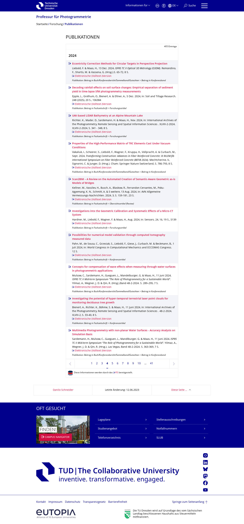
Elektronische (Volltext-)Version (93, 76)
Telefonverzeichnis (109, 438)
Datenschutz (72, 502)
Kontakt (41, 502)
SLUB (159, 438)
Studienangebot (107, 429)
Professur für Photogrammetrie (63, 17)
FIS (116, 373)
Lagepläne (104, 420)
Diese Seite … (179, 390)
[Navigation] (204, 5)
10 (139, 363)
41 (151, 363)
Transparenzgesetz (94, 502)
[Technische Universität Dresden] (47, 6)
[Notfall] (157, 6)
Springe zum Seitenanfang (188, 502)
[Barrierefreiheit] (164, 6)
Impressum (55, 502)
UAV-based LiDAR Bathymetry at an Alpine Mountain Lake (107, 116)
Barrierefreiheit (117, 502)
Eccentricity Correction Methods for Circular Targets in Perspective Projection (119, 64)
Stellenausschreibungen (171, 420)
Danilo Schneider (63, 390)
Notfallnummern (166, 429)
